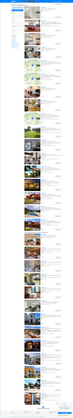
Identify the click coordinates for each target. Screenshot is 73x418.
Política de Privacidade (65, 415)
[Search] (35, 1)
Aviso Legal (33, 416)
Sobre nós (12, 416)
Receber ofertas (64, 412)
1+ (15, 27)
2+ (17, 27)
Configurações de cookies (42, 416)
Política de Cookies (29, 416)
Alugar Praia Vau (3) (14, 46)
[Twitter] (39, 413)
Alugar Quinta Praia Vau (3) (15, 47)
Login (60, 1)
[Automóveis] (26, 413)
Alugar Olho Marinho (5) (14, 37)
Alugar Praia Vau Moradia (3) (15, 45)
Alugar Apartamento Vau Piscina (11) (16, 43)
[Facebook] (37, 413)
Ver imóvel (57, 17)
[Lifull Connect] (15, 413)
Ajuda (19, 416)
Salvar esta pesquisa (17, 10)
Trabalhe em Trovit (16, 416)
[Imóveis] (24, 413)
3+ (19, 27)
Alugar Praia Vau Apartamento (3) (16, 44)
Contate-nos (36, 416)
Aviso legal (59, 415)
